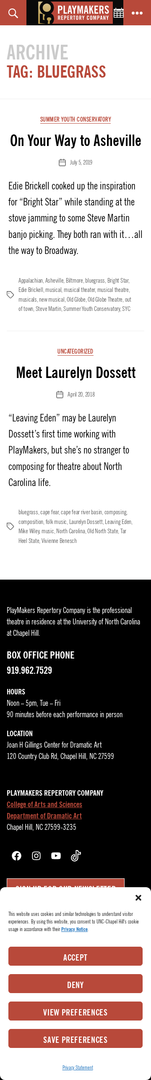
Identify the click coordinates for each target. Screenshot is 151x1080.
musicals (27, 299)
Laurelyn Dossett (86, 522)
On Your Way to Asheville (75, 140)
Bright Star (117, 280)
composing (115, 512)
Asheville (54, 280)
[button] (138, 898)
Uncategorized (75, 351)
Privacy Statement (77, 1067)
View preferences (75, 1012)
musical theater (79, 290)
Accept (75, 957)
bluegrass (95, 280)
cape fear (49, 512)
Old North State (102, 531)
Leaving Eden (118, 522)
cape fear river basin (81, 512)
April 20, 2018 (81, 394)
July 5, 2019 (81, 162)
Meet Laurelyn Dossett (75, 372)
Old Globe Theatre (105, 299)
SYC (126, 309)
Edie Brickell (30, 290)
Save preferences (75, 1039)
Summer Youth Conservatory (75, 119)
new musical (51, 299)
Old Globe (76, 299)
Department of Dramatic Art (44, 816)
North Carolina (70, 531)
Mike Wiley (28, 531)
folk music (56, 522)
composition (30, 522)
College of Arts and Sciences (44, 804)
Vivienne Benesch (59, 541)
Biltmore (74, 280)
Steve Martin (48, 309)
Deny (75, 985)
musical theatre (113, 290)
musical (53, 290)
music (48, 531)
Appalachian (30, 280)
